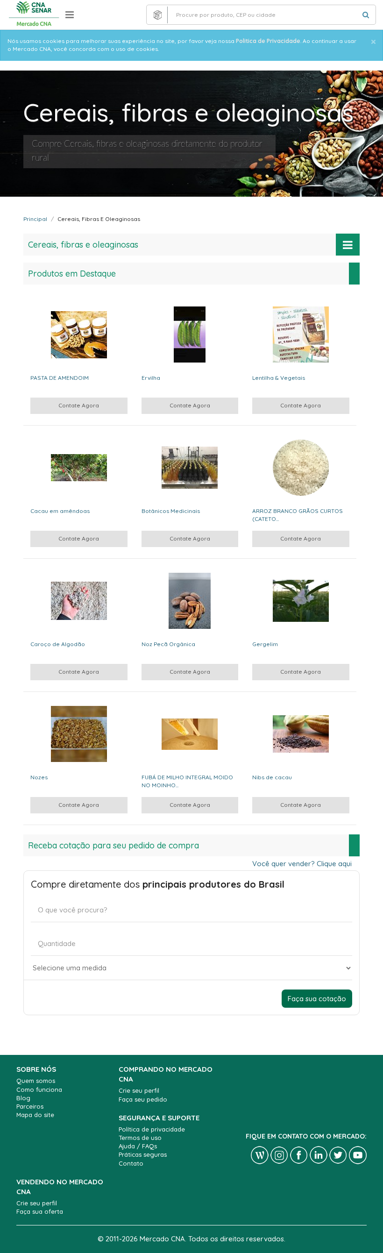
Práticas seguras (143, 1154)
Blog (23, 1098)
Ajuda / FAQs (138, 1146)
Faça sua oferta (39, 1211)
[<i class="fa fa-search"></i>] (365, 15)
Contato (131, 1163)
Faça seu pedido (143, 1099)
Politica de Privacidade (268, 40)
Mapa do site (35, 1114)
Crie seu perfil (139, 1090)
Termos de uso (140, 1137)
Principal (35, 218)
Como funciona (39, 1089)
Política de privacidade (152, 1129)
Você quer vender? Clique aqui (302, 863)
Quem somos (35, 1080)
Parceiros (29, 1106)
